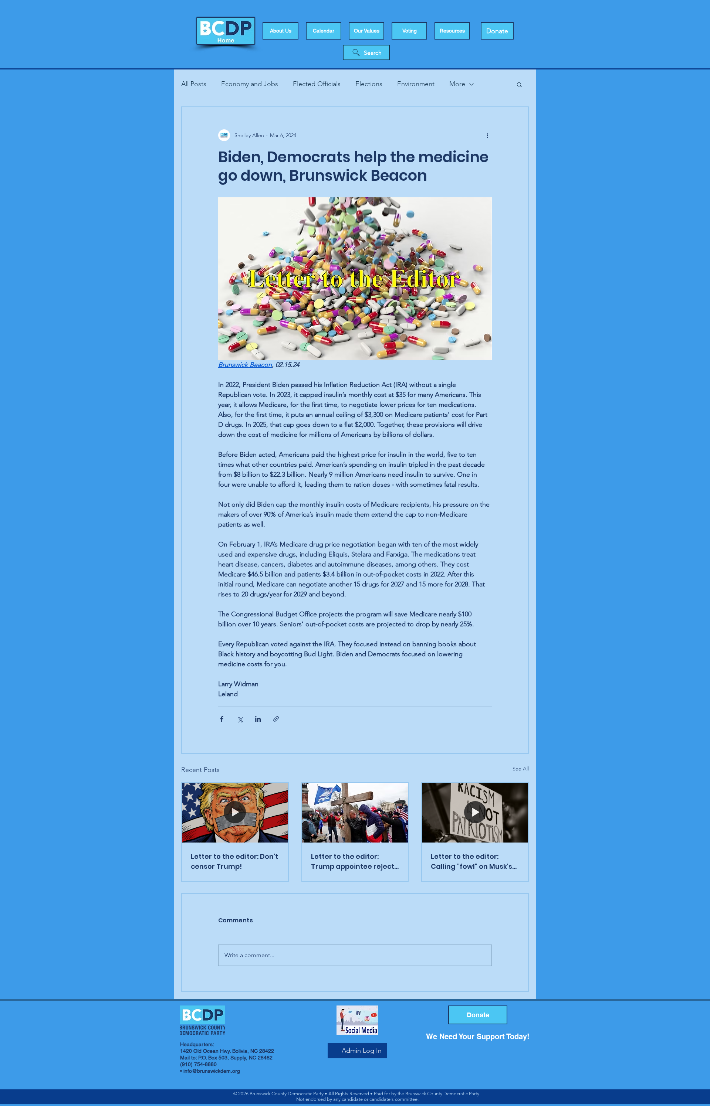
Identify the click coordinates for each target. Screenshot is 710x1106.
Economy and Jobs (249, 84)
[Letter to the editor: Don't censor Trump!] (235, 813)
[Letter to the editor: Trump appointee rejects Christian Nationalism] (355, 813)
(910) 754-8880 (198, 1064)
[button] (409, 31)
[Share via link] (276, 718)
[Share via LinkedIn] (257, 718)
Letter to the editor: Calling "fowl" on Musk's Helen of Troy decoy (471, 861)
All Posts (193, 84)
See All (521, 768)
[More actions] (487, 135)
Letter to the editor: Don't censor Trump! (234, 861)
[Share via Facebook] (221, 718)
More (457, 84)
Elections (368, 84)
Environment (416, 84)
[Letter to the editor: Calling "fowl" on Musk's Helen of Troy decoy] (475, 813)
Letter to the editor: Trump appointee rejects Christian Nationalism (354, 861)
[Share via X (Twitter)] (239, 718)
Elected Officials (317, 84)
